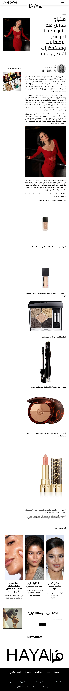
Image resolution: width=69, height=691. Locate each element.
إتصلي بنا (22, 682)
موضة (56, 672)
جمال (48, 672)
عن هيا (10, 682)
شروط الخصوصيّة (56, 682)
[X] (8, 2)
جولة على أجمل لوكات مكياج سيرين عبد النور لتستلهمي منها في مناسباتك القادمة (45, 511)
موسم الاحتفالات (56, 517)
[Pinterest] (47, 71)
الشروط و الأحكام (38, 682)
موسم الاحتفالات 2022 (43, 517)
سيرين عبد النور (30, 113)
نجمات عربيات (31, 517)
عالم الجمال (36, 516)
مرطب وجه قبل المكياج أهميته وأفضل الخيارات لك (14, 587)
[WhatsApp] (43, 71)
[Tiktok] (10, 2)
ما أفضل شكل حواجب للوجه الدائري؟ (55, 586)
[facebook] (13, 2)
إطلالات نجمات (55, 516)
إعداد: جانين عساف (50, 67)
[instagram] (16, 2)
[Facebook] (54, 71)
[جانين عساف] (61, 68)
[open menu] (56, 2)
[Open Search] (4, 2)
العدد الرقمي (15, 672)
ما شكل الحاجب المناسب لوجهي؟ (34, 584)
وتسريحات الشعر (56, 91)
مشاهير (38, 672)
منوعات (28, 672)
